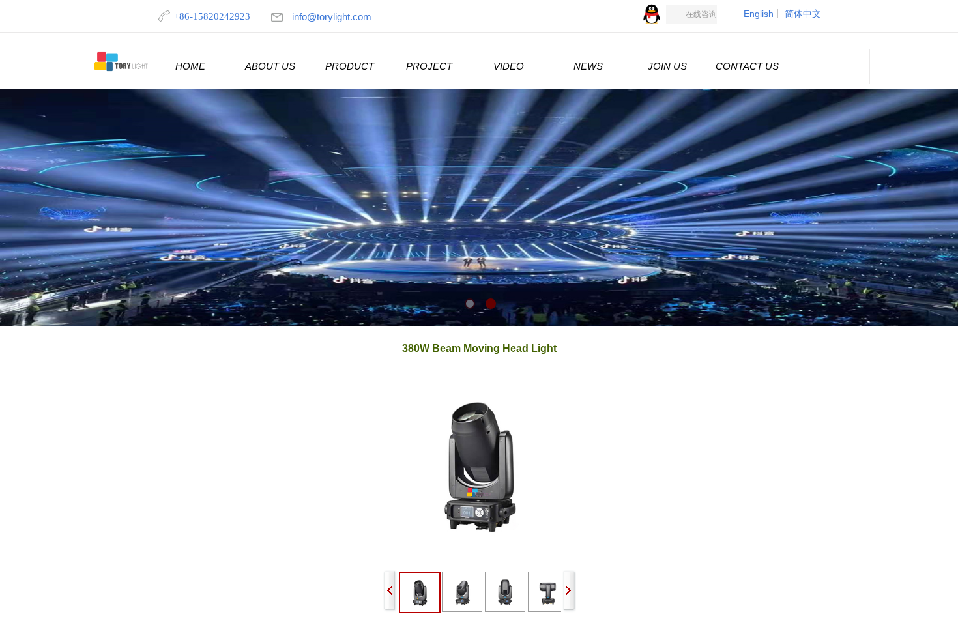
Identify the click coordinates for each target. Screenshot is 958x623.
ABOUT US (270, 66)
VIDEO (508, 66)
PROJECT (429, 66)
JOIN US (667, 66)
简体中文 (803, 13)
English (759, 13)
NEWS (588, 66)
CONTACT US (747, 66)
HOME (190, 66)
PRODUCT (349, 66)
